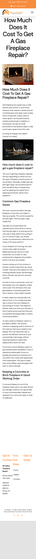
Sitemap (12, 511)
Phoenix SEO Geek (27, 511)
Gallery (16, 475)
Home (16, 470)
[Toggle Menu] (32, 12)
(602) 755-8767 (22, 2)
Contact (17, 479)
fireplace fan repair (19, 134)
